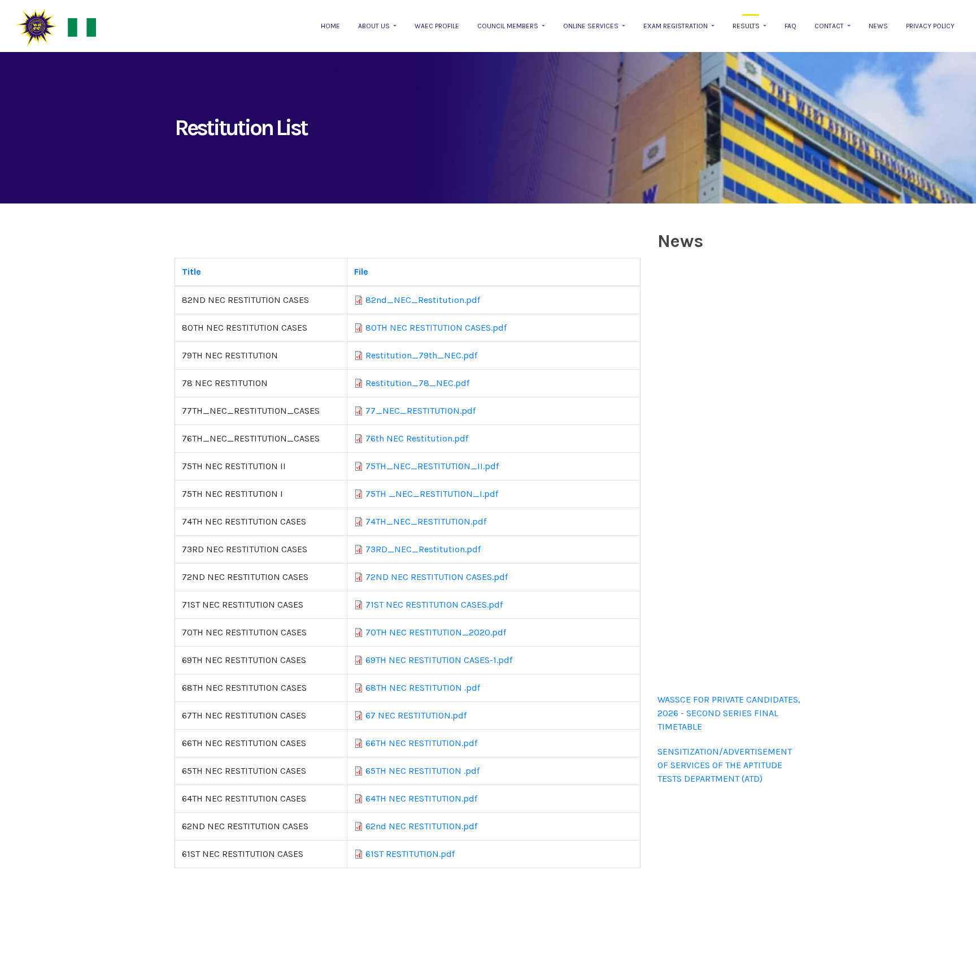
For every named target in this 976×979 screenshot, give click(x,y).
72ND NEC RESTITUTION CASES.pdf (436, 576)
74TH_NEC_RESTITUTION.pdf (425, 521)
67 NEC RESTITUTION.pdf (416, 715)
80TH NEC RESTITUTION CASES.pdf (436, 327)
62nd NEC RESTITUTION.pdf (421, 826)
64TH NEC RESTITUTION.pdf (421, 798)
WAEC (36, 27)
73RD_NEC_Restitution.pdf (423, 549)
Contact (830, 26)
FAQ (790, 26)
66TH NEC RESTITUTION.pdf (421, 743)
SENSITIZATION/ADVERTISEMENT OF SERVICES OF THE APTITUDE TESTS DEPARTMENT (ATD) (724, 758)
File (361, 271)
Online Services (591, 26)
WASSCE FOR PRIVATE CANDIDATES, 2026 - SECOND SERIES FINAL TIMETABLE (728, 706)
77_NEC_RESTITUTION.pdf (420, 410)
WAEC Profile (437, 26)
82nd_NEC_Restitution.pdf (422, 299)
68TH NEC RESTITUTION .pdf (422, 687)
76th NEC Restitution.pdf (416, 438)
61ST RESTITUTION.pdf (410, 853)
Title (191, 271)
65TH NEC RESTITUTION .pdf (422, 770)
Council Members (508, 26)
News (878, 26)
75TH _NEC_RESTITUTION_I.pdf (431, 493)
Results (747, 26)
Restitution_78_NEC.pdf (417, 383)
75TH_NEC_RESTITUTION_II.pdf (432, 466)
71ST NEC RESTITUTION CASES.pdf (434, 604)
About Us (374, 26)
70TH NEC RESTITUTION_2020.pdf (435, 632)
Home (330, 26)
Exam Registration (676, 26)
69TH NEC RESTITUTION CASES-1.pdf (438, 660)
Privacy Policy (930, 26)
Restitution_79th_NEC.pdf (421, 355)
